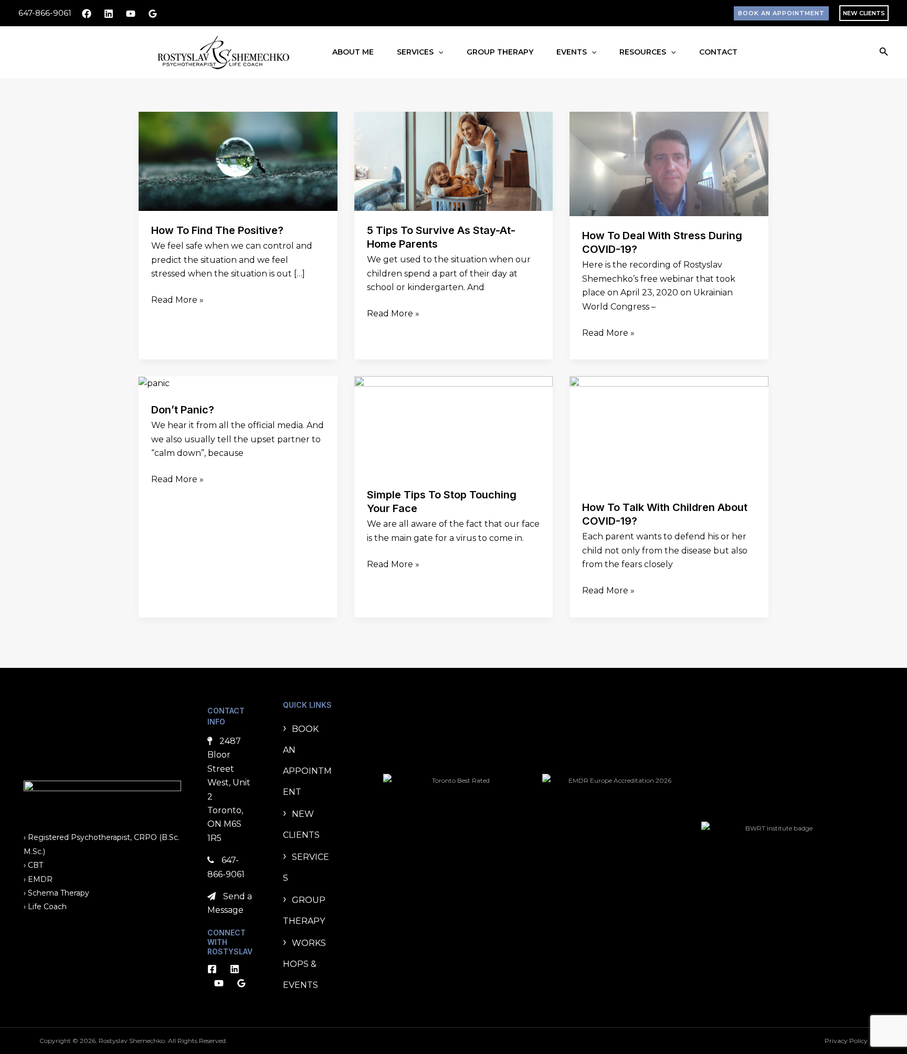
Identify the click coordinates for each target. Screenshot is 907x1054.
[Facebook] (86, 13)
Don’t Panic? (182, 409)
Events (571, 52)
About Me (353, 52)
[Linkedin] (108, 13)
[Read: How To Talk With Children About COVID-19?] (668, 431)
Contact (718, 52)
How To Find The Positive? (217, 230)
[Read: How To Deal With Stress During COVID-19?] (668, 163)
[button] (781, 13)
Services (415, 52)
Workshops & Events (304, 964)
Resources (642, 52)
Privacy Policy (846, 1041)
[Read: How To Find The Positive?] (238, 161)
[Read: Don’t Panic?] (154, 383)
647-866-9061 (44, 13)
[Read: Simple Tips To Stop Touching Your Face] (453, 425)
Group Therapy (500, 52)
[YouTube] (130, 13)
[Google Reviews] (152, 13)
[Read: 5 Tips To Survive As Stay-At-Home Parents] (453, 161)
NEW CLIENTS (864, 13)
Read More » (177, 299)
